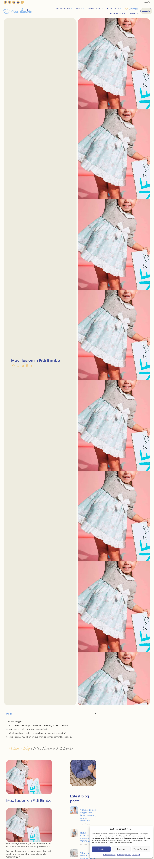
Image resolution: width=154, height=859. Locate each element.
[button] (13, 365)
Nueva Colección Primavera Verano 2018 (28, 729)
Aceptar (101, 849)
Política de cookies (109, 855)
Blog (26, 748)
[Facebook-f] (5, 2)
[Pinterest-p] (9, 2)
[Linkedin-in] (22, 2)
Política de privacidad (124, 855)
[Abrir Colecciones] (121, 8)
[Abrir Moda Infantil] (102, 8)
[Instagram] (13, 2)
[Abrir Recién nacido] (71, 8)
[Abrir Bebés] (84, 8)
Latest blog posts (16, 722)
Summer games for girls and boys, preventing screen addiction (39, 725)
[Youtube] (18, 2)
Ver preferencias (141, 849)
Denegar (121, 849)
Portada (14, 748)
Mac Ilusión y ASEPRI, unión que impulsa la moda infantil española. (40, 737)
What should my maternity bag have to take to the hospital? (37, 733)
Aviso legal (136, 855)
